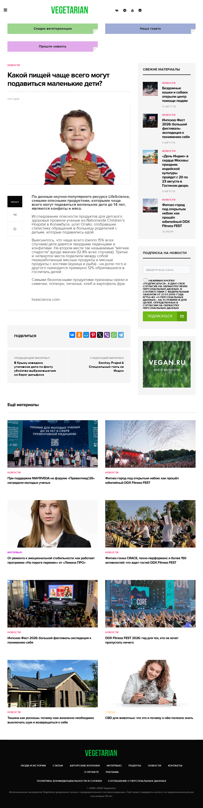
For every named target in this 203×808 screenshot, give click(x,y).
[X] (100, 335)
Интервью (14, 552)
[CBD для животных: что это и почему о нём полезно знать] (150, 683)
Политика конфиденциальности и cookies (69, 781)
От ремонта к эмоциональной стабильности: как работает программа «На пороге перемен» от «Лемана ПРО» (51, 560)
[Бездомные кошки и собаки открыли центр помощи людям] (150, 89)
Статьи (110, 712)
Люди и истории (33, 765)
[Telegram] (121, 335)
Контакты (175, 765)
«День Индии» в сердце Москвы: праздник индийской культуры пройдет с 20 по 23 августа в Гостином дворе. (175, 171)
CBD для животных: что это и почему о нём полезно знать (149, 718)
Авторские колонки (85, 765)
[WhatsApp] (114, 335)
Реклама (112, 772)
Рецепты (134, 765)
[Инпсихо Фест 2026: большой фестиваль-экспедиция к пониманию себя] (150, 121)
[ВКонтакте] (72, 335)
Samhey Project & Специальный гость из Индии (106, 367)
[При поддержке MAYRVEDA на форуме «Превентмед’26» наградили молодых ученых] (52, 444)
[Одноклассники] (79, 335)
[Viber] (107, 335)
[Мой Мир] (86, 335)
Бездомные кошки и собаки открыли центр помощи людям (175, 94)
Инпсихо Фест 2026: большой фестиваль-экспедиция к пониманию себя (176, 128)
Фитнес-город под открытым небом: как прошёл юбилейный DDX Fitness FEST (176, 215)
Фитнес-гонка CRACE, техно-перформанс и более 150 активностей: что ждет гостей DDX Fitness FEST (145, 560)
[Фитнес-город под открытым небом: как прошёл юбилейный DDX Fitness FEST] (150, 205)
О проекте (91, 772)
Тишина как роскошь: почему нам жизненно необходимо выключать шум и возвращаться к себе (50, 720)
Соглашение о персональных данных (137, 781)
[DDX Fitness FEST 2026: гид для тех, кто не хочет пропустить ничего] (150, 603)
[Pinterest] (93, 335)
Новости (13, 65)
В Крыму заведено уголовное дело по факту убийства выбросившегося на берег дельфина (35, 369)
